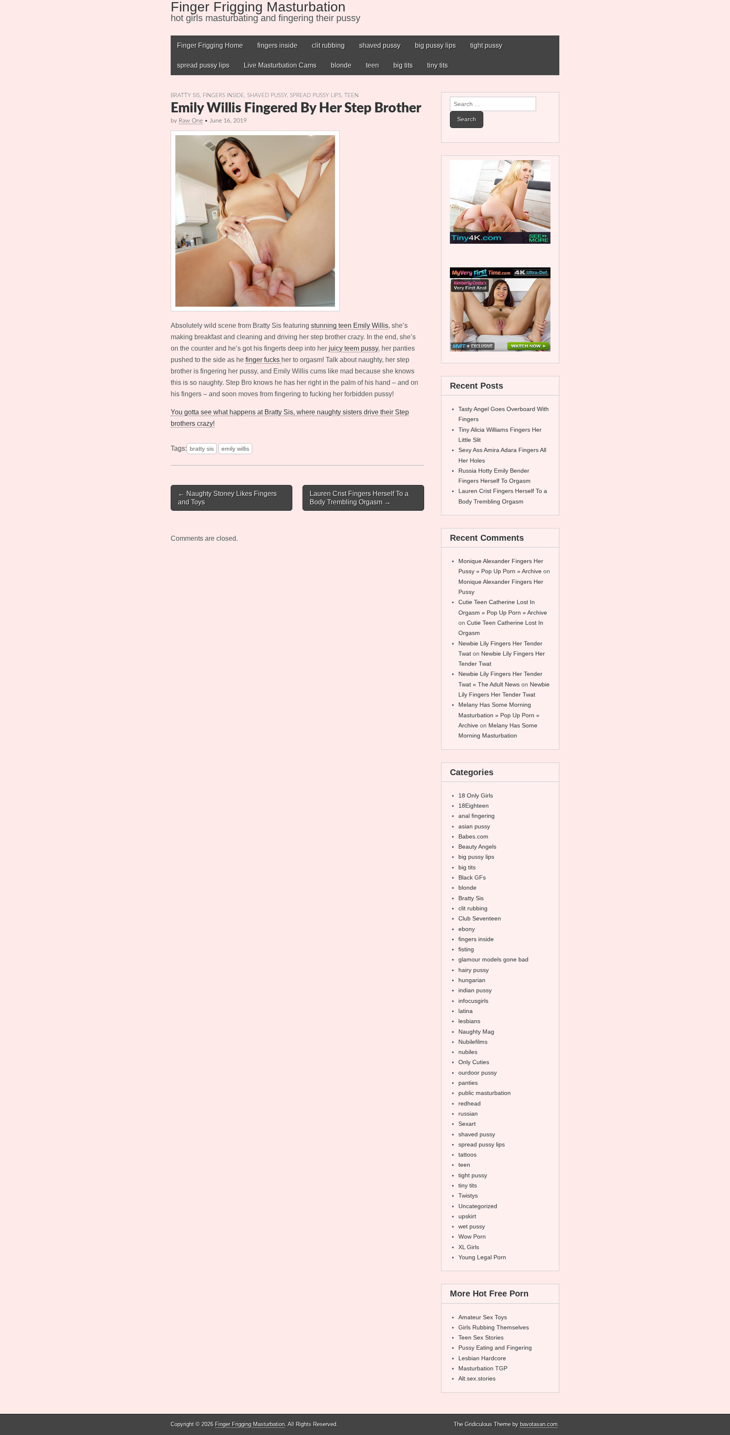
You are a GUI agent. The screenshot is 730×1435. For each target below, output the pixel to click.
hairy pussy (473, 970)
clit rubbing (328, 45)
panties (468, 1082)
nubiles (467, 1051)
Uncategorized (477, 1206)
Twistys (468, 1195)
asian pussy (474, 826)
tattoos (467, 1154)
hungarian (471, 980)
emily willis (235, 448)
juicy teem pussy (353, 348)
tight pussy (486, 45)
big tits (403, 65)
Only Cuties (473, 1062)
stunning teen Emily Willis (349, 325)
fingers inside (277, 45)
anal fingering (476, 815)
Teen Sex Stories (481, 1337)
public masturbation (484, 1092)
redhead (469, 1103)
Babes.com (473, 836)
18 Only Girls (475, 795)
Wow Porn (472, 1236)
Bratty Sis (185, 95)
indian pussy (475, 990)
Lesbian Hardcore (482, 1358)
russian (468, 1113)
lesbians (469, 1021)
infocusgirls (473, 1000)
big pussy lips (435, 45)
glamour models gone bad (493, 959)
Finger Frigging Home (210, 45)
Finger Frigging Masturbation (250, 1424)
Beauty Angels (477, 846)
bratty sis (202, 448)
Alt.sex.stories (477, 1378)
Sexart (467, 1123)
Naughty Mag (476, 1031)
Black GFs (472, 877)
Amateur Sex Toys (482, 1317)
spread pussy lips (203, 65)
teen (372, 65)
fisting (466, 949)
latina (465, 1010)
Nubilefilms (473, 1041)
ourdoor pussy (477, 1072)
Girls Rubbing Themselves (493, 1327)
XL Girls (468, 1247)
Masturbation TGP (482, 1368)
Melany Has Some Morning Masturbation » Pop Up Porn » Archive (498, 715)
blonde (341, 65)
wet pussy (471, 1226)
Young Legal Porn (482, 1257)
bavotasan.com (539, 1424)
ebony (466, 929)
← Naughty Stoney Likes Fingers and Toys (227, 497)
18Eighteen (473, 805)
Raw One (191, 121)
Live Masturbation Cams (280, 65)
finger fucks (263, 359)
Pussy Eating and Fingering (495, 1347)
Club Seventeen (479, 918)
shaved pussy (379, 45)
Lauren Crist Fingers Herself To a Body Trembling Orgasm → (359, 497)
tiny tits (437, 65)
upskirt (467, 1216)
